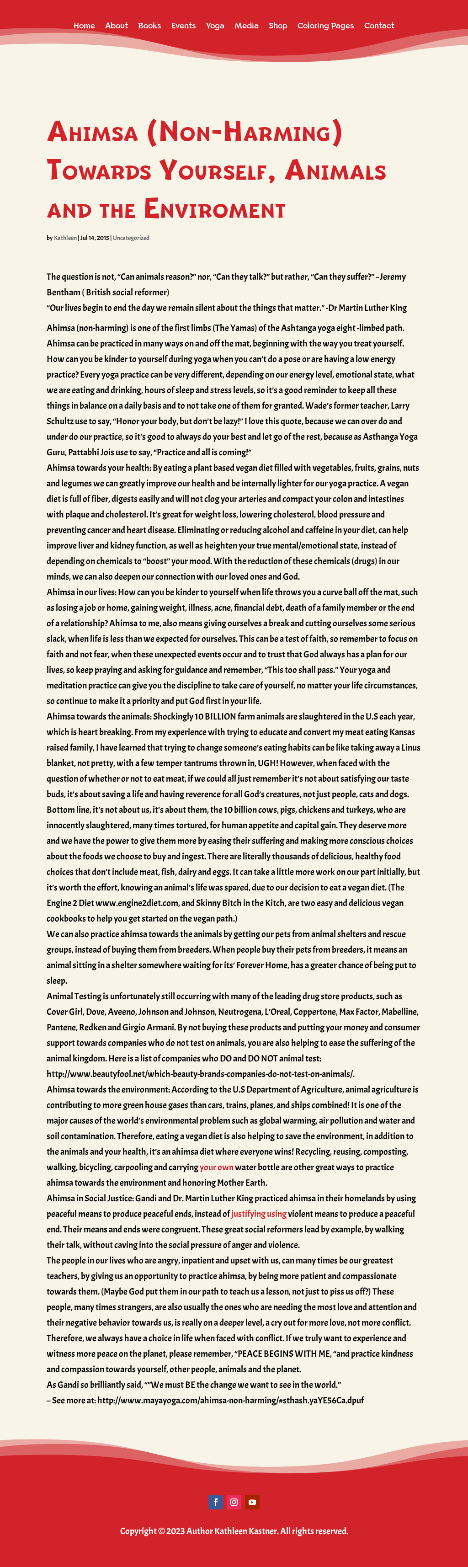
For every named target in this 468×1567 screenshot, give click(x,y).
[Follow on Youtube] (252, 1502)
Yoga (215, 26)
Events (183, 26)
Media (246, 26)
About (116, 26)
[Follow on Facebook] (215, 1502)
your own (217, 1167)
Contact (379, 26)
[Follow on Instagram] (234, 1502)
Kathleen (65, 238)
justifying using (259, 1214)
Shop (278, 26)
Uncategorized (131, 238)
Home (84, 26)
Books (149, 26)
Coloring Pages (326, 26)
